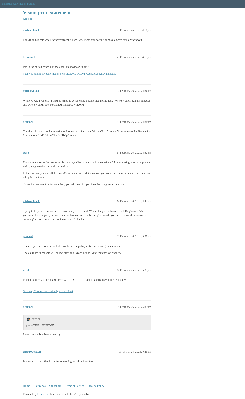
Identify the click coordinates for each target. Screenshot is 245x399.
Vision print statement (47, 12)
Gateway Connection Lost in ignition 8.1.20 (48, 291)
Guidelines (55, 385)
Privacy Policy (96, 385)
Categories (40, 385)
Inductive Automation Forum (18, 3)
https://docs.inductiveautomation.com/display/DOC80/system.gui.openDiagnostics (69, 73)
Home (26, 385)
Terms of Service (74, 385)
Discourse (43, 394)
